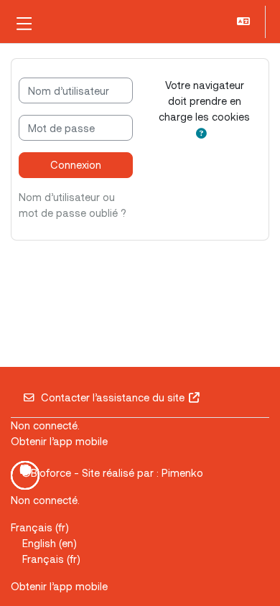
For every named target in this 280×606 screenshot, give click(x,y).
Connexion (75, 164)
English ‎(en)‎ (49, 542)
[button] (245, 22)
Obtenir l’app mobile (59, 440)
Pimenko (182, 472)
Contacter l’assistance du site (113, 397)
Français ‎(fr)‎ (40, 527)
